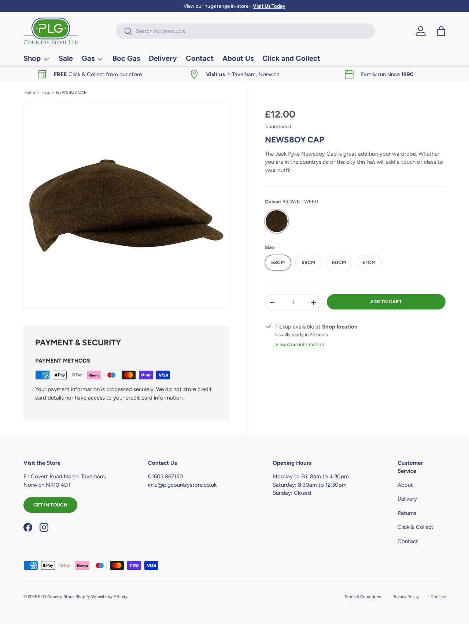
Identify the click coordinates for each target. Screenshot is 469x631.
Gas (88, 58)
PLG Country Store (56, 596)
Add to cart (386, 301)
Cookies (438, 596)
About (405, 485)
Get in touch (50, 505)
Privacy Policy (405, 596)
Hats (45, 92)
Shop (32, 58)
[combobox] (245, 31)
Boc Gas (126, 58)
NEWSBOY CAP (71, 92)
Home (29, 92)
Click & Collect (415, 527)
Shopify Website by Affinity (101, 596)
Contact (200, 58)
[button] (441, 31)
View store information (299, 344)
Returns (407, 513)
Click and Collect (291, 58)
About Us (238, 58)
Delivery (163, 58)
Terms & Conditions (362, 596)
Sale (66, 58)
